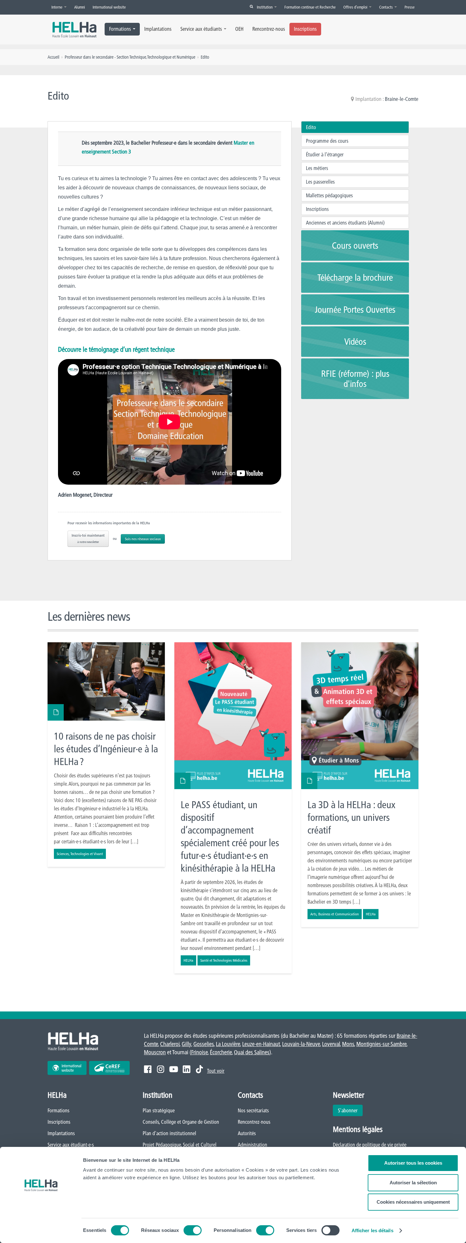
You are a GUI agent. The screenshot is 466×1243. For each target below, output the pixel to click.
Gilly (186, 1044)
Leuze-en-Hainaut (261, 1044)
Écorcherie (221, 1052)
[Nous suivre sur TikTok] (199, 1069)
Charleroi (169, 1044)
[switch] (193, 1230)
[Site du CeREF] (109, 1068)
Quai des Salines (251, 1052)
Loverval (331, 1044)
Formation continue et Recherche (310, 7)
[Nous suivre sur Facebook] (148, 1069)
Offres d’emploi (355, 7)
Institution (265, 7)
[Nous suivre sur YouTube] (173, 1069)
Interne (57, 7)
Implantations (158, 29)
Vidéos (355, 341)
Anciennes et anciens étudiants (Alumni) (345, 222)
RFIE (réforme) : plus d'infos (355, 378)
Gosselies (203, 1044)
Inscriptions (305, 29)
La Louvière (228, 1044)
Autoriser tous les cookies (413, 1163)
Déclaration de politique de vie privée (369, 1145)
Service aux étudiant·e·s (71, 1145)
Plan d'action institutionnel (169, 1133)
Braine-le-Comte (401, 98)
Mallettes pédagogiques (329, 195)
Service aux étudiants (201, 29)
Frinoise (199, 1052)
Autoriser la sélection (413, 1182)
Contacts (386, 7)
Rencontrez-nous (268, 29)
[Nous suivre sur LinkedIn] (186, 1069)
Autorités (247, 1133)
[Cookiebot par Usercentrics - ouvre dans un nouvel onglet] (41, 1230)
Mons (348, 1044)
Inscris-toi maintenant (88, 538)
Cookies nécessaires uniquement (413, 1202)
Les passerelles (320, 182)
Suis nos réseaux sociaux (143, 538)
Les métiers (317, 168)
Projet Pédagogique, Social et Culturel (180, 1145)
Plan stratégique (159, 1110)
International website (109, 7)
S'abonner (348, 1110)
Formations (120, 29)
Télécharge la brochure (355, 277)
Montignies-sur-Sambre (381, 1044)
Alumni (79, 7)
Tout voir (215, 1071)
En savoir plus (106, 754)
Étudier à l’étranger (325, 154)
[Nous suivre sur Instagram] (160, 1069)
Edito (311, 127)
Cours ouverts (355, 245)
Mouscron (155, 1052)
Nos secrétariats (253, 1110)
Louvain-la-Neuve (301, 1044)
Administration (252, 1145)
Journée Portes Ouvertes (355, 309)
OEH (239, 29)
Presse (410, 7)
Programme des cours (327, 141)
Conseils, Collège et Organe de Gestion (181, 1122)
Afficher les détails (372, 1230)
